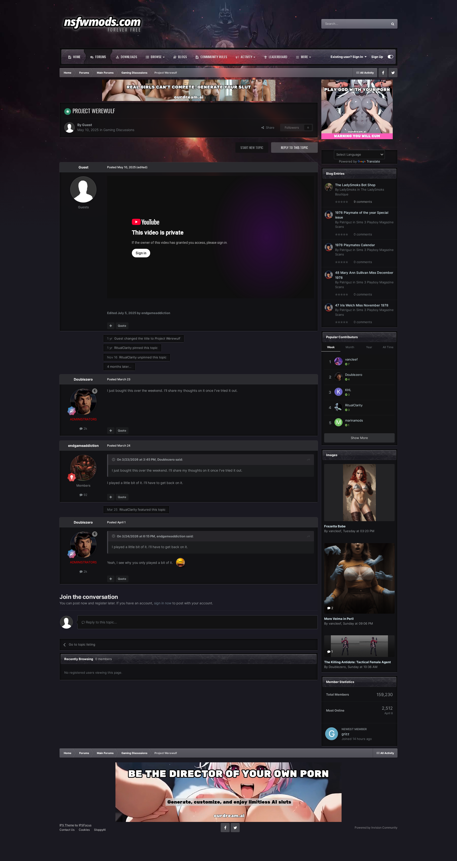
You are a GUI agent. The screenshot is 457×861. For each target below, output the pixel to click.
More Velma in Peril (339, 619)
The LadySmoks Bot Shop (355, 185)
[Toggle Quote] (114, 459)
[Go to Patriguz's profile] (329, 215)
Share (269, 127)
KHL (348, 390)
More (304, 56)
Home (76, 56)
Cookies (84, 829)
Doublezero (83, 379)
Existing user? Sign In (347, 57)
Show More (359, 438)
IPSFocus (85, 825)
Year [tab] (369, 347)
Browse (156, 56)
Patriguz (346, 222)
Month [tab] (350, 347)
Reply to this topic (294, 147)
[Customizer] (390, 57)
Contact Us (67, 829)
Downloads (128, 56)
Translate (373, 161)
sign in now (162, 603)
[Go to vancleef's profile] (338, 361)
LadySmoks (348, 189)
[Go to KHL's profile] (338, 392)
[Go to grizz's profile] (331, 733)
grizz (345, 734)
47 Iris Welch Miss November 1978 (361, 305)
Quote (122, 325)
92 (85, 495)
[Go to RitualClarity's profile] (338, 407)
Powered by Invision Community (376, 827)
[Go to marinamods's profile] (338, 422)
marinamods (354, 420)
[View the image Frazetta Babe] (359, 492)
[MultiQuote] (110, 325)
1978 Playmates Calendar (355, 245)
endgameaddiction (83, 445)
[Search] (392, 24)
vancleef (351, 359)
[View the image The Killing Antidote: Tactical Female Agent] (359, 646)
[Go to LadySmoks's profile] (329, 187)
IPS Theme (67, 825)
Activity (246, 56)
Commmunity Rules (213, 56)
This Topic (375, 23)
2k (85, 428)
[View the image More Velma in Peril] (359, 578)
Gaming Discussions (118, 130)
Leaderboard (277, 56)
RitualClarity (123, 348)
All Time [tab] (388, 347)
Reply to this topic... (101, 622)
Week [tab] (331, 347)
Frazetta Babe (335, 526)
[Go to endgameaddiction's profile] (83, 468)
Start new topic (251, 147)
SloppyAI (100, 829)
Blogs (182, 56)
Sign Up (377, 57)
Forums (100, 56)
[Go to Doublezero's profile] (83, 401)
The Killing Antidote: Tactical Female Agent (357, 662)
